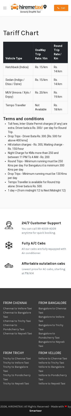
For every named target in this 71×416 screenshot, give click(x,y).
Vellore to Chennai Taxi (52, 358)
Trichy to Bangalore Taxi (15, 369)
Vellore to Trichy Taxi (51, 362)
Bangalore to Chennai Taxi (52, 310)
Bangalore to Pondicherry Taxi (49, 335)
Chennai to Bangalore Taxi (17, 315)
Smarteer (35, 410)
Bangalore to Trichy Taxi (50, 327)
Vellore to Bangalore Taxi (51, 369)
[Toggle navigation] (5, 8)
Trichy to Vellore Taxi (16, 362)
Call (62, 8)
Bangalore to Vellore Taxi (51, 319)
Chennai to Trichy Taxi (17, 321)
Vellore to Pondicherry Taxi (52, 377)
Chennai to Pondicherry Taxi (13, 327)
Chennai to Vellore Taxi (17, 308)
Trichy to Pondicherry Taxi (17, 377)
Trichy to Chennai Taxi (17, 358)
